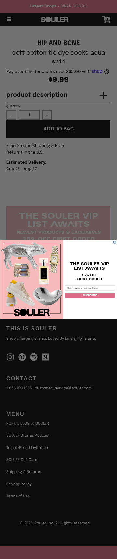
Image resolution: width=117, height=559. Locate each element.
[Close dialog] (114, 242)
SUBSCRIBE (90, 295)
